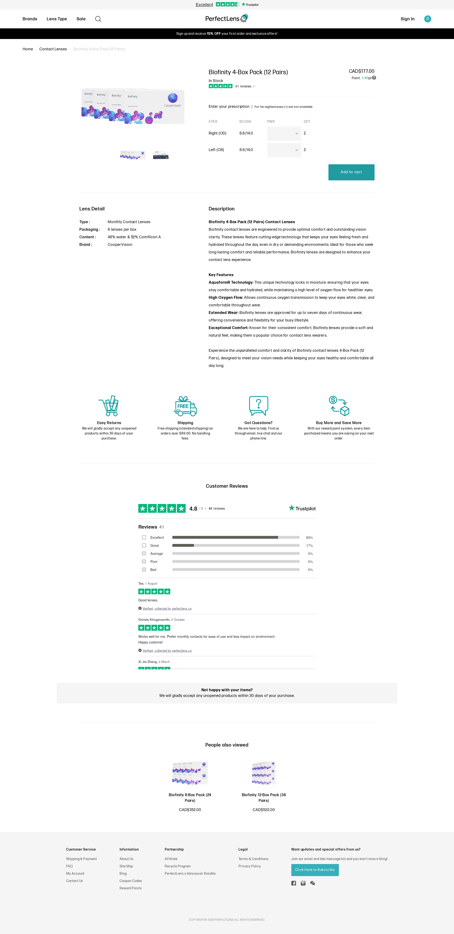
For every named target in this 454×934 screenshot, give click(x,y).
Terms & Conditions (253, 859)
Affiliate (171, 859)
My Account (75, 874)
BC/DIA (245, 122)
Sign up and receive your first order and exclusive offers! (227, 34)
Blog (123, 874)
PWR (271, 122)
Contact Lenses (53, 49)
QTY (307, 122)
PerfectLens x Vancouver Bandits (190, 874)
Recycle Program (178, 866)
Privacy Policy (250, 866)
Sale (81, 19)
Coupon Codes (131, 881)
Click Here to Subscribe (315, 870)
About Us (127, 859)
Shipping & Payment (81, 859)
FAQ (69, 866)
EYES (213, 122)
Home (28, 49)
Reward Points (131, 888)
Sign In (408, 19)
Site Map (126, 866)
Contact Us (74, 881)
